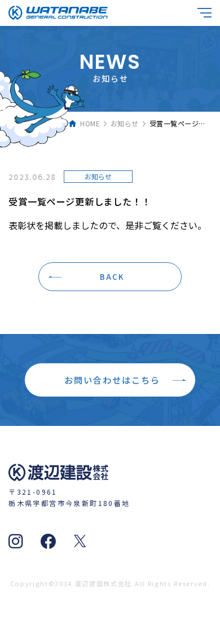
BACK (112, 276)
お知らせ (125, 123)
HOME (90, 123)
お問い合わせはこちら (112, 379)
